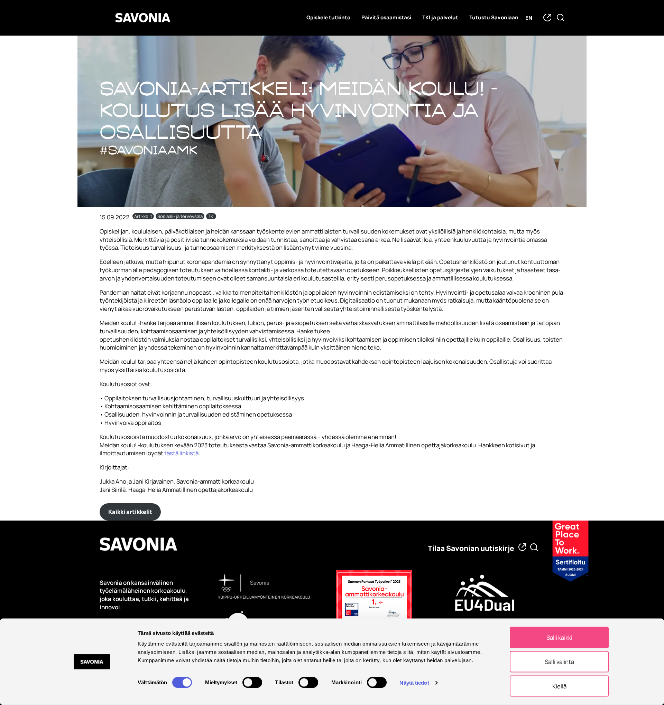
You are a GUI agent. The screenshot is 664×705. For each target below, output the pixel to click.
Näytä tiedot (414, 682)
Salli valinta (559, 662)
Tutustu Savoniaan (493, 17)
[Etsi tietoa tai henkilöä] (534, 547)
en (528, 17)
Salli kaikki (559, 637)
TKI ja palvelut (440, 17)
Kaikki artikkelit (130, 512)
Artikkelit (143, 216)
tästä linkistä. (181, 453)
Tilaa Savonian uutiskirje (471, 548)
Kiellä (559, 686)
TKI (211, 216)
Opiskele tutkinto (328, 17)
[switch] (252, 682)
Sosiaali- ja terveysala (180, 216)
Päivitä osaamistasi (386, 17)
